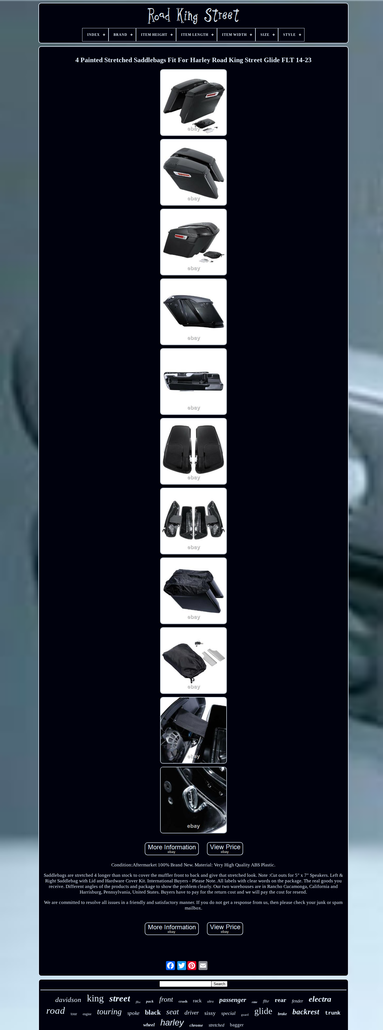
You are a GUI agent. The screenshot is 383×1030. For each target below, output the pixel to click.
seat (172, 1011)
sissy (210, 1013)
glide (263, 1011)
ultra (210, 1001)
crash (183, 1001)
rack (197, 1000)
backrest (305, 1012)
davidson (68, 999)
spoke (133, 1013)
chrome (196, 1025)
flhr (266, 1001)
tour (74, 1014)
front (166, 999)
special (228, 1013)
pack (150, 1001)
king (95, 998)
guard (245, 1014)
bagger (237, 1024)
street (119, 998)
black (153, 1012)
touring (109, 1011)
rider (254, 1002)
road (55, 1010)
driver (191, 1012)
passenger (232, 999)
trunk (332, 1013)
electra (320, 998)
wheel (149, 1024)
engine (87, 1014)
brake (282, 1014)
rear (280, 999)
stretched (216, 1025)
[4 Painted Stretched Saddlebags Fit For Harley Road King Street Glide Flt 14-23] (193, 103)
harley (172, 1022)
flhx (138, 1002)
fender (297, 1001)
